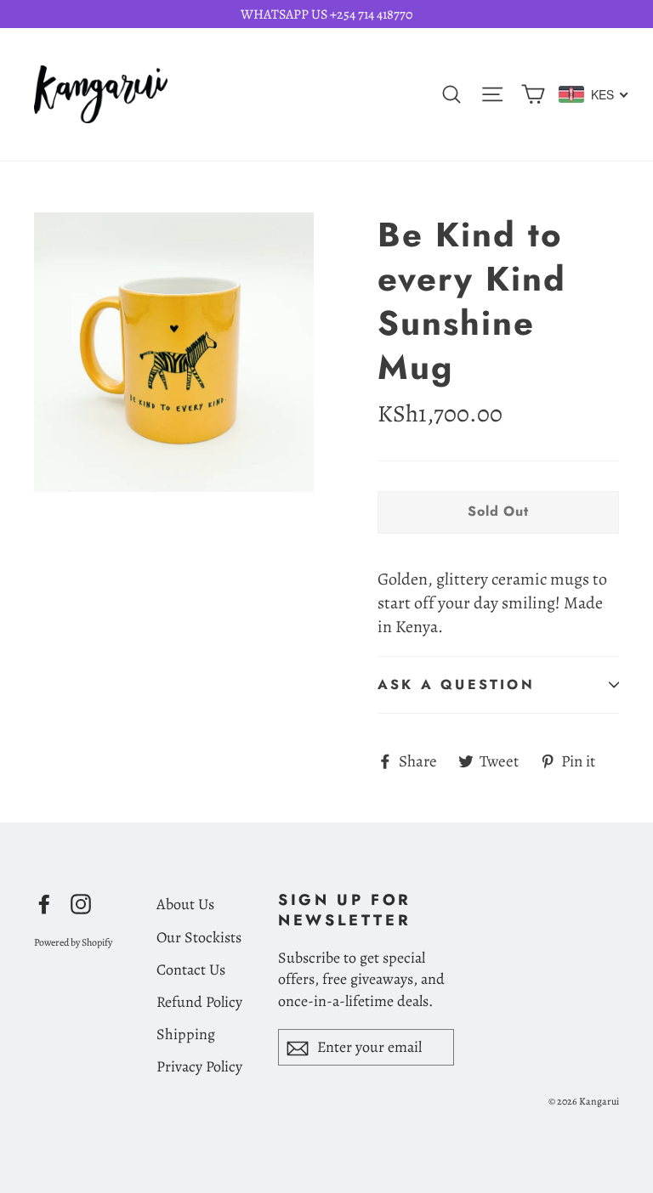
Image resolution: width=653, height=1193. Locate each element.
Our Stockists (198, 937)
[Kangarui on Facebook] (44, 902)
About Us (185, 904)
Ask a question (456, 684)
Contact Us (190, 969)
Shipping (185, 1034)
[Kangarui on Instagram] (81, 902)
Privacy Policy (199, 1066)
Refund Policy (199, 1002)
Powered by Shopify (73, 942)
